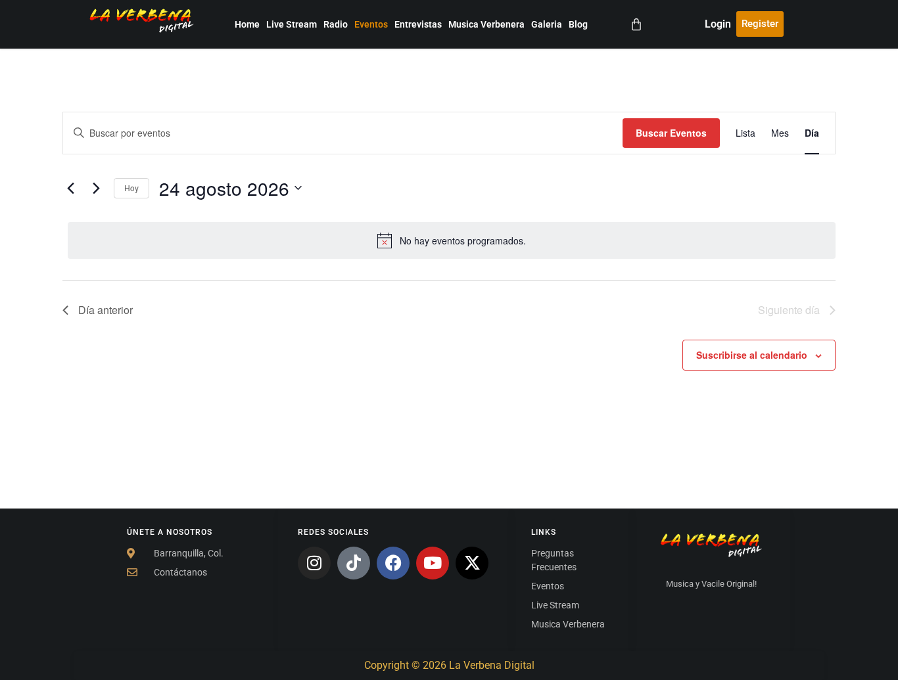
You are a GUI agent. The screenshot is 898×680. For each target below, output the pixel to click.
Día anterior (105, 309)
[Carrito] (636, 24)
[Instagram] (314, 563)
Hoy (131, 187)
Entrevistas (418, 24)
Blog (578, 24)
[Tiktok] (353, 563)
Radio (335, 24)
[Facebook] (393, 563)
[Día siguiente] (96, 188)
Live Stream (291, 24)
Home (247, 24)
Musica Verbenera (486, 24)
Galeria (546, 24)
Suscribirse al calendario (751, 354)
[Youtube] (432, 563)
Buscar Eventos (671, 132)
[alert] (452, 240)
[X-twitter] (472, 563)
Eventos (371, 24)
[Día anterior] (70, 188)
